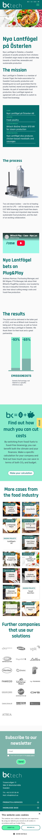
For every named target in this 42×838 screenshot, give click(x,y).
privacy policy (30, 755)
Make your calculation (21, 473)
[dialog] (21, 824)
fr (38, 2)
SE (28, 2)
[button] (21, 833)
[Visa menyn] (37, 5)
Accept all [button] (10, 827)
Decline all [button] (31, 827)
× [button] (39, 814)
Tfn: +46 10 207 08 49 (11, 792)
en (32, 2)
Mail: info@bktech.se (10, 795)
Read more (29, 823)
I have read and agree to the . (22, 755)
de (35, 2)
